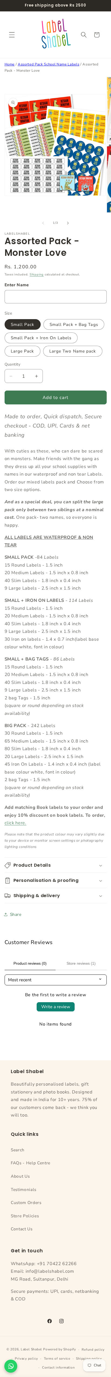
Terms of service (57, 1358)
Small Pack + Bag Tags (74, 324)
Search (18, 1150)
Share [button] (16, 914)
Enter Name (17, 285)
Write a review (55, 1007)
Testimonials (23, 1189)
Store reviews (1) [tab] (81, 963)
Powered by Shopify (59, 1349)
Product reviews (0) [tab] (30, 963)
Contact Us (22, 1229)
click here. (15, 823)
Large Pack (22, 351)
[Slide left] (43, 223)
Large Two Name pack (72, 351)
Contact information (58, 1367)
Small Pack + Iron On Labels (41, 338)
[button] (11, 34)
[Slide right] (68, 223)
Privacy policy (26, 1358)
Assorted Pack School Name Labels (48, 64)
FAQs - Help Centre (30, 1163)
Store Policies (25, 1216)
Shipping (37, 274)
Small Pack (22, 324)
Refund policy (93, 1349)
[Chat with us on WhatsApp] (10, 1366)
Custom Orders (26, 1202)
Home (10, 64)
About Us (20, 1176)
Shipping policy (89, 1358)
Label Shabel (31, 1349)
